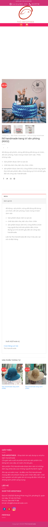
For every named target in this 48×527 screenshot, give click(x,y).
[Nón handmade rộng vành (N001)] (35, 374)
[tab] (24, 196)
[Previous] (6, 101)
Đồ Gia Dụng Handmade (36, 135)
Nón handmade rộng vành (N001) (34, 387)
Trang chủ (5, 135)
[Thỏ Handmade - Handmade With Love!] (24, 14)
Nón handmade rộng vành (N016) (10, 387)
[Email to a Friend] (10, 178)
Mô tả (6, 196)
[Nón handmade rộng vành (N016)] (12, 374)
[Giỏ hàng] (26, 24)
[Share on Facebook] (3, 178)
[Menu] (21, 24)
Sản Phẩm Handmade (18, 135)
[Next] (42, 101)
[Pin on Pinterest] (14, 178)
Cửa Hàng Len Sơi (11, 346)
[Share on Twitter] (7, 178)
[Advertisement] (24, 50)
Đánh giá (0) (8, 201)
